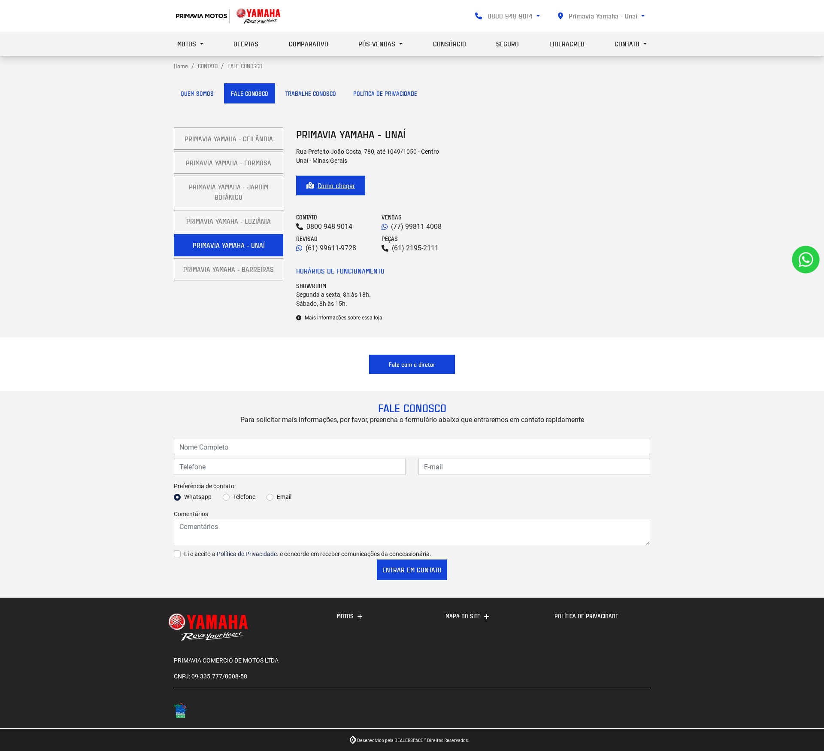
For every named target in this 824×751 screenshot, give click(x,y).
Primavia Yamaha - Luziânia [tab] (228, 221)
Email (284, 496)
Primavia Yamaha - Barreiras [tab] (228, 269)
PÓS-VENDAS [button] (377, 44)
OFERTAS (245, 44)
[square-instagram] (621, 711)
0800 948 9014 (510, 16)
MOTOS (345, 616)
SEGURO (507, 44)
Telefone (244, 496)
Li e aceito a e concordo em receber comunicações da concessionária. (307, 553)
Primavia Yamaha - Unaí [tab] (229, 245)
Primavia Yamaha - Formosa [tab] (228, 162)
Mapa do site (462, 616)
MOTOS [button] (187, 44)
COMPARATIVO (308, 44)
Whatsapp (198, 496)
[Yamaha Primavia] (229, 16)
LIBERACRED (567, 44)
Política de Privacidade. (248, 553)
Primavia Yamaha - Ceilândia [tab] (229, 138)
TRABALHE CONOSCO (310, 93)
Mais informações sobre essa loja (343, 318)
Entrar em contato (412, 570)
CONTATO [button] (628, 44)
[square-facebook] (640, 711)
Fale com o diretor (412, 364)
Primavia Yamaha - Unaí (602, 16)
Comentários (191, 514)
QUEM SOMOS (197, 93)
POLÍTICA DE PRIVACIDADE (385, 93)
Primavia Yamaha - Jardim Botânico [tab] (228, 192)
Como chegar (336, 185)
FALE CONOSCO (249, 93)
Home (181, 66)
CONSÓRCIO (449, 44)
